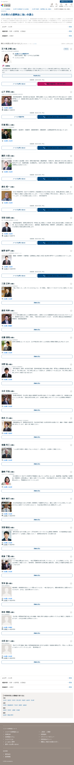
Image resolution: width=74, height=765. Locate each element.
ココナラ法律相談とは (12, 732)
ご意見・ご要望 (45, 732)
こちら (35, 43)
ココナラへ (5, 1)
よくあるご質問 (10, 742)
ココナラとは (9, 739)
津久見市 (18, 700)
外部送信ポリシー (46, 739)
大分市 (11, 141)
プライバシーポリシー (47, 737)
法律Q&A (8, 734)
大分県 (17, 53)
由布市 (28, 700)
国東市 (20, 705)
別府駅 (6, 110)
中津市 (10, 627)
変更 (70, 27)
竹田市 (9, 710)
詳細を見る (37, 302)
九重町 (13, 710)
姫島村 (25, 705)
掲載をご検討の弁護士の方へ (49, 742)
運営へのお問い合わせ (12, 744)
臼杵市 (13, 700)
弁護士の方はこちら (66, 1)
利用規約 (43, 734)
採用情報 (8, 756)
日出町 (32, 700)
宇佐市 (16, 705)
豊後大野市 (10, 715)
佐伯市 (5, 715)
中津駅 (5, 629)
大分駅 (6, 236)
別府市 (11, 108)
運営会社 (8, 754)
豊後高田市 (10, 705)
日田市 (10, 433)
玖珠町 (18, 710)
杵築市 (10, 326)
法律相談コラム (10, 737)
